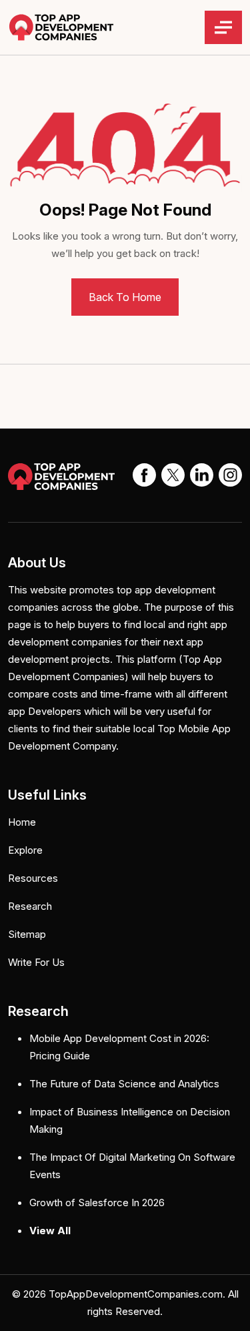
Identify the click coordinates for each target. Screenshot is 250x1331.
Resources (33, 878)
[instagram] (230, 474)
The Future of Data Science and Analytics (124, 1083)
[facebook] (144, 474)
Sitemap (27, 934)
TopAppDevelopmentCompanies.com (136, 1294)
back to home (125, 297)
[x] (173, 474)
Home (22, 822)
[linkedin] (201, 474)
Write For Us (36, 962)
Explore (25, 850)
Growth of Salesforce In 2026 (97, 1202)
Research (30, 906)
